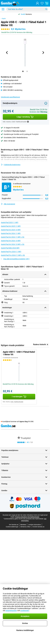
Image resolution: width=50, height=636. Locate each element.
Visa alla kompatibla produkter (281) (16, 259)
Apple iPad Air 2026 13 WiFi (11, 241)
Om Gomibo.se (13, 524)
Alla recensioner (9, 204)
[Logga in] (37, 3)
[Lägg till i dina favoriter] (45, 103)
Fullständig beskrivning (12, 165)
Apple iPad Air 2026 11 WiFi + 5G (12, 237)
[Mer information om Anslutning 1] (2, 312)
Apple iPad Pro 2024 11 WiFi (11, 252)
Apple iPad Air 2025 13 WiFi (11, 230)
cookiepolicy (24, 610)
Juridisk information (34, 524)
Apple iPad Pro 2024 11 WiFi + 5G (13, 255)
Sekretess (23, 524)
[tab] (23, 71)
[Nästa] (43, 52)
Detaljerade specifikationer (10, 97)
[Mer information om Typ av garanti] (2, 286)
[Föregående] (7, 52)
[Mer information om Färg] (2, 302)
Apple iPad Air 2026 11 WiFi (11, 233)
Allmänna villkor (25, 527)
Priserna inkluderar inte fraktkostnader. (27, 517)
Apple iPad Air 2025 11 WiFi (11, 226)
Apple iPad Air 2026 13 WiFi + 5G (12, 244)
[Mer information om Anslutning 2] (2, 316)
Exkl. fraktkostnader (17, 402)
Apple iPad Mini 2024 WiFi (10, 248)
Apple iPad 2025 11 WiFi (9, 222)
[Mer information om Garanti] (2, 282)
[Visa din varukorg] (46, 3)
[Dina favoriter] (42, 3)
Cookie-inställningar (12, 527)
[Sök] (46, 9)
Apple (4, 18)
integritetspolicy (11, 610)
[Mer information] (28, 122)
